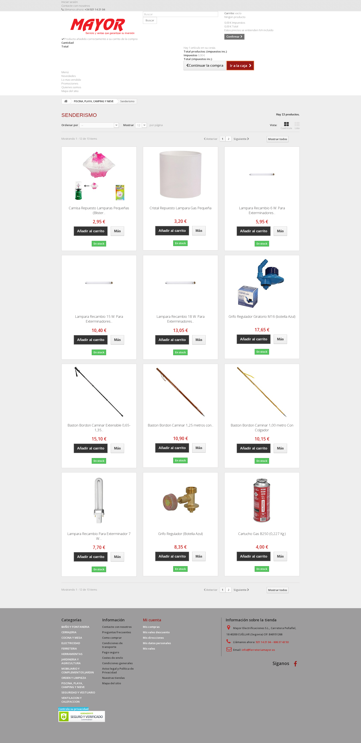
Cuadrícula (286, 128)
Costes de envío (112, 658)
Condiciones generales (117, 663)
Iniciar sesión (69, 2)
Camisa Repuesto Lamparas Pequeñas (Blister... (99, 210)
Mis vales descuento (156, 632)
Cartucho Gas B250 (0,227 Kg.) (262, 533)
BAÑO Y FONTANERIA (75, 627)
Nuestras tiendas (113, 678)
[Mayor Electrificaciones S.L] (99, 25)
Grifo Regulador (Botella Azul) (180, 533)
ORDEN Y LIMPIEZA (73, 678)
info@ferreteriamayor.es (258, 650)
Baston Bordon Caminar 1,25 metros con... (180, 425)
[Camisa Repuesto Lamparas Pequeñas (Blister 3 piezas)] (99, 175)
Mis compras (151, 627)
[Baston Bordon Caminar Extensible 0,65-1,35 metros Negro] (99, 392)
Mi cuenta (152, 619)
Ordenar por (69, 125)
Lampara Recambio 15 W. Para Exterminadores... (99, 319)
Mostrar (128, 125)
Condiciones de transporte (112, 645)
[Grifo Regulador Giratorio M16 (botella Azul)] (261, 283)
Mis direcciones (153, 638)
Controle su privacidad (73, 709)
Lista (297, 128)
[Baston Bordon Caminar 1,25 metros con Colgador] (180, 392)
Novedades (68, 76)
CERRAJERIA (68, 632)
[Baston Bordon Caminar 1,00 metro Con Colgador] (261, 392)
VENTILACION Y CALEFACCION (71, 699)
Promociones (69, 83)
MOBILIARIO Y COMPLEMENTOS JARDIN (77, 670)
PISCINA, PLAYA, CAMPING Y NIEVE (73, 685)
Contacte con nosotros (75, 6)
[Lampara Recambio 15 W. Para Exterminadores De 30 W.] (99, 283)
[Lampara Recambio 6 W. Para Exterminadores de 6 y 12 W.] (261, 175)
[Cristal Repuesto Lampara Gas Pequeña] (180, 175)
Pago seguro (110, 652)
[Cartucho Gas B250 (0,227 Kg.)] (261, 500)
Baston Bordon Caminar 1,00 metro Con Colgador (262, 427)
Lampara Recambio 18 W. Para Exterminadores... (180, 319)
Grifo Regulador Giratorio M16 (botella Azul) (262, 316)
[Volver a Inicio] (66, 101)
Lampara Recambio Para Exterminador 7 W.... (99, 536)
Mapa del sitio (70, 91)
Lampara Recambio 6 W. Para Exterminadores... (262, 210)
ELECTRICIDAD (70, 643)
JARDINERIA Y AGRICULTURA (71, 661)
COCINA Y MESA (71, 638)
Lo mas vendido (71, 80)
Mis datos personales (157, 643)
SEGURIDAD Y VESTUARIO (78, 692)
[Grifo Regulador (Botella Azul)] (180, 500)
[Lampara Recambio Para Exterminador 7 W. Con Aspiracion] (99, 500)
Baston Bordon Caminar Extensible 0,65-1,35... (98, 427)
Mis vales (149, 648)
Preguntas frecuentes (116, 632)
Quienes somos (71, 87)
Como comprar (112, 638)
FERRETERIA (69, 648)
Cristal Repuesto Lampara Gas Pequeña (180, 208)
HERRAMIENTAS (72, 654)
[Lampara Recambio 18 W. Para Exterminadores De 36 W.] (180, 283)
